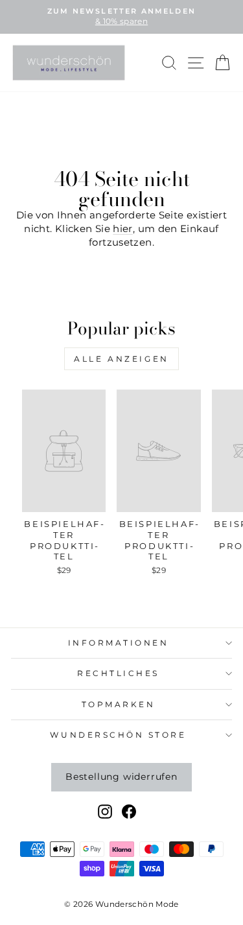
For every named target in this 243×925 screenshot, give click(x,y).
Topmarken (119, 704)
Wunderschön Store (118, 735)
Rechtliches (118, 673)
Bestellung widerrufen (121, 776)
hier (122, 229)
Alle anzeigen (121, 359)
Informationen (118, 643)
